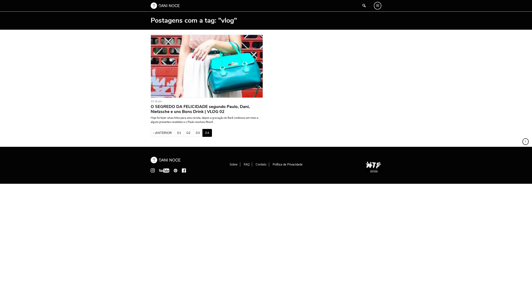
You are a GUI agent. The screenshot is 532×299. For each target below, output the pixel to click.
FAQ (247, 164)
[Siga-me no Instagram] (153, 170)
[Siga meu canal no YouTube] (164, 170)
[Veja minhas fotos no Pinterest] (176, 170)
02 (188, 133)
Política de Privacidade (288, 164)
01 (179, 133)
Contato (261, 164)
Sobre (234, 164)
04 (208, 132)
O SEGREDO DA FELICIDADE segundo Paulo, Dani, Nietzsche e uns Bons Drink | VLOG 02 (200, 109)
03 (198, 133)
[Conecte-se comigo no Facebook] (184, 170)
